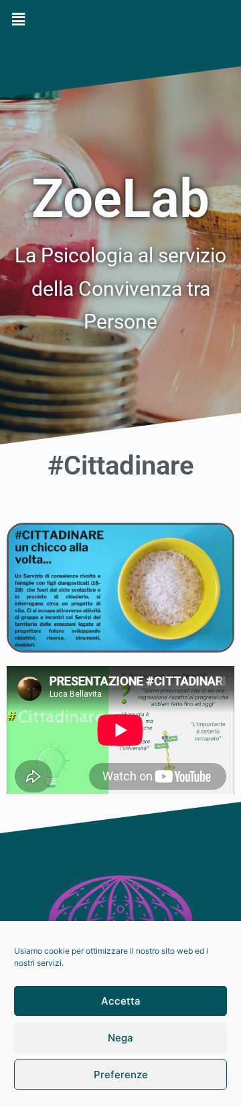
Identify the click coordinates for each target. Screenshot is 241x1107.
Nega (120, 1037)
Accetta (121, 1001)
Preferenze (121, 1074)
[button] (120, 19)
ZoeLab (120, 198)
